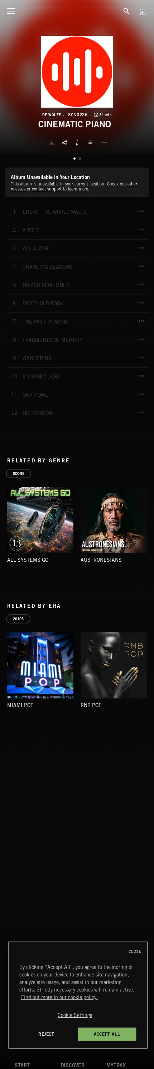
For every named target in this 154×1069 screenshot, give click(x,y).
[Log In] (142, 11)
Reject (46, 1034)
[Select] (91, 142)
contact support (47, 189)
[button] (77, 72)
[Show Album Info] (77, 142)
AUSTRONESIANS (101, 560)
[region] (78, 995)
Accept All (107, 1034)
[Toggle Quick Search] (126, 11)
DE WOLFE (51, 115)
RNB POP (91, 705)
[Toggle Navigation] (10, 10)
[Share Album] (64, 142)
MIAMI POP (20, 705)
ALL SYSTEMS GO (27, 560)
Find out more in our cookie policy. (59, 997)
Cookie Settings (75, 1015)
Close (135, 951)
